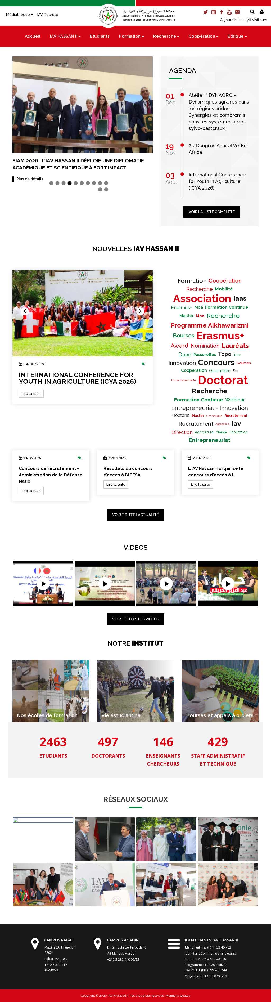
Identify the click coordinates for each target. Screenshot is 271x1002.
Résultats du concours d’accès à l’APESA (128, 471)
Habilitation (238, 432)
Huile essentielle (183, 380)
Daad (184, 354)
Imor (237, 355)
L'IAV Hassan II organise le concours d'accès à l (215, 471)
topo (224, 354)
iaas (239, 298)
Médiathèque (18, 14)
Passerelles (204, 354)
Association (202, 298)
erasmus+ (220, 335)
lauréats (235, 346)
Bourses (183, 335)
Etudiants (100, 36)
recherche (209, 391)
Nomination (205, 346)
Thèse (221, 432)
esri (235, 371)
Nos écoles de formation (47, 715)
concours (216, 362)
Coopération (202, 36)
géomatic (220, 370)
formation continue (226, 307)
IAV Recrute (47, 14)
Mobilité (224, 289)
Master (186, 315)
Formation (130, 36)
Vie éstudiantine (121, 715)
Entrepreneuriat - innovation (209, 407)
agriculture (204, 432)
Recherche (164, 36)
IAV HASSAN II (64, 36)
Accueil (33, 36)
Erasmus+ (181, 307)
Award (179, 345)
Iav (236, 423)
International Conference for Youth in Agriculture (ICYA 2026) (77, 378)
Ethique (236, 36)
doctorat (223, 380)
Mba (198, 307)
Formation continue (198, 399)
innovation (182, 362)
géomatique (214, 415)
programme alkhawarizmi (210, 325)
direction (182, 432)
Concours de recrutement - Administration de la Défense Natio (51, 475)
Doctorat (181, 415)
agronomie (222, 423)
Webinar (235, 399)
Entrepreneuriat (209, 440)
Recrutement (236, 416)
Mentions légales (177, 995)
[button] (51, 183)
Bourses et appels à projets (220, 715)
